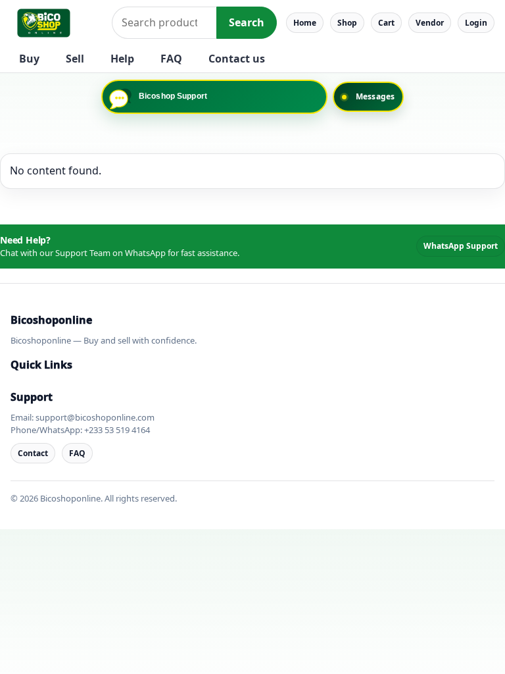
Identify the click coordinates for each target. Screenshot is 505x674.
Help (122, 58)
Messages (375, 96)
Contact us (236, 58)
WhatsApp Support (460, 245)
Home (304, 22)
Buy (29, 58)
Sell (75, 58)
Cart (386, 22)
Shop (347, 22)
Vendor (430, 22)
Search (246, 22)
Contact (33, 453)
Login (476, 22)
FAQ (171, 58)
